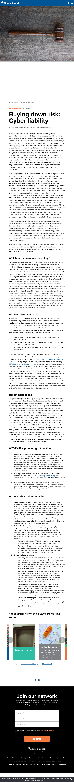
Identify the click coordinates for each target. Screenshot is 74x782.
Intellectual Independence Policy (57, 758)
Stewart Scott (47, 664)
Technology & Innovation (28, 102)
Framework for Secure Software (24, 364)
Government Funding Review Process (23, 761)
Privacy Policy (43, 730)
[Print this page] (63, 108)
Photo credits (62, 764)
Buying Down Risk (15, 108)
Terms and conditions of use (37, 758)
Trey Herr (24, 664)
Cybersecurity (13, 102)
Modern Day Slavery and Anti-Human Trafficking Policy (23, 764)
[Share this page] (39, 680)
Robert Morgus (33, 664)
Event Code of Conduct (48, 764)
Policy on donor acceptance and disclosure (49, 761)
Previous (10, 640)
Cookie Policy (22, 758)
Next (62, 640)
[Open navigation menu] (71, 3)
